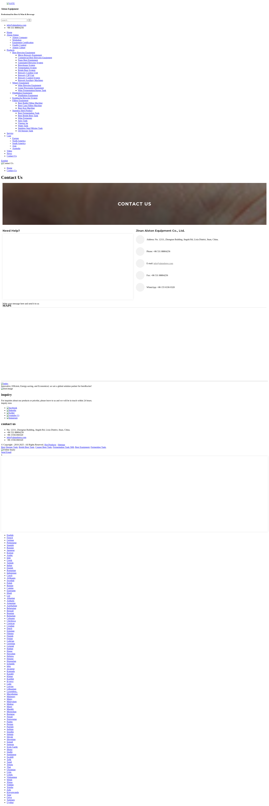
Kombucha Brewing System (24, 98)
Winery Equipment (20, 83)
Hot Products (50, 444)
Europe (15, 138)
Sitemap (61, 444)
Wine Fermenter (25, 118)
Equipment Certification (22, 42)
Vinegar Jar (23, 123)
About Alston (13, 35)
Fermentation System (27, 68)
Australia (16, 148)
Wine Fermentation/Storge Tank (32, 90)
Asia (14, 146)
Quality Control (19, 45)
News (9, 153)
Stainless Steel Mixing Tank (30, 128)
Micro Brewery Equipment (30, 55)
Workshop (16, 40)
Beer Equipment (82, 447)
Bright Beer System (26, 70)
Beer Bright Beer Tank (28, 115)
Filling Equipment (20, 100)
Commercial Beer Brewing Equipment (35, 57)
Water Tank (23, 126)
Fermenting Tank (98, 447)
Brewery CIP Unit (26, 75)
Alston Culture (18, 47)
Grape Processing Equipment (31, 88)
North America (18, 141)
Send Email (6, 452)
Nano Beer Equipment (28, 60)
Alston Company (19, 37)
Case (9, 136)
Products (10, 50)
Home (9, 32)
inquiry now (6, 403)
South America (18, 143)
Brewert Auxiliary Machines (30, 80)
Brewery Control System (29, 78)
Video (9, 151)
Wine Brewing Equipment (29, 85)
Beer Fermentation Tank (28, 113)
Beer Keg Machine (26, 108)
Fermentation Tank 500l (63, 447)
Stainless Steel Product (22, 110)
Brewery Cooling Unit (28, 73)
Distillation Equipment (22, 93)
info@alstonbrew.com (16, 437)
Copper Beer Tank (43, 447)
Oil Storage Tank (25, 131)
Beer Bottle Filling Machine (30, 103)
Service (10, 133)
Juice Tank (22, 120)
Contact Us (12, 156)
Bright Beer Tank (26, 447)
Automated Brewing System (30, 62)
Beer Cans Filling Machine (30, 105)
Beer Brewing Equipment (23, 52)
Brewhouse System (26, 65)
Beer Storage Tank (9, 447)
